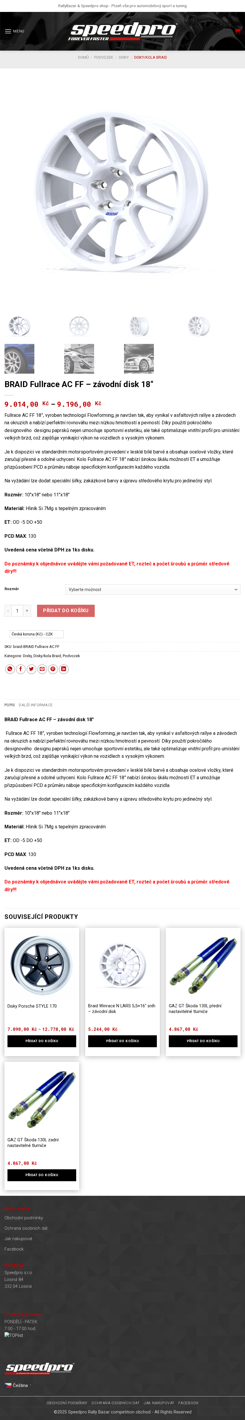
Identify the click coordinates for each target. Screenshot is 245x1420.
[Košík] (238, 31)
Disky (124, 57)
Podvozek (103, 57)
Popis (9, 705)
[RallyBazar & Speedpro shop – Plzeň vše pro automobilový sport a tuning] (122, 31)
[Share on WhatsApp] (10, 669)
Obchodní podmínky (23, 1218)
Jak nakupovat (18, 1238)
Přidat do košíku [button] (122, 1041)
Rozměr (11, 589)
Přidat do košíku (66, 610)
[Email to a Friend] (42, 669)
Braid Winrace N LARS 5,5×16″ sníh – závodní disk (121, 1008)
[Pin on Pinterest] (53, 669)
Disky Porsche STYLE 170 (32, 1006)
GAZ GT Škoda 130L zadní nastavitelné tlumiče (33, 1142)
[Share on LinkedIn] (64, 669)
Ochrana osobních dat (26, 1228)
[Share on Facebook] (21, 669)
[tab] (9, 705)
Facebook (14, 1249)
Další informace (36, 705)
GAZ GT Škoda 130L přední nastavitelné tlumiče (195, 1008)
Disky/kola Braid (150, 57)
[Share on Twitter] (31, 669)
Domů (83, 57)
